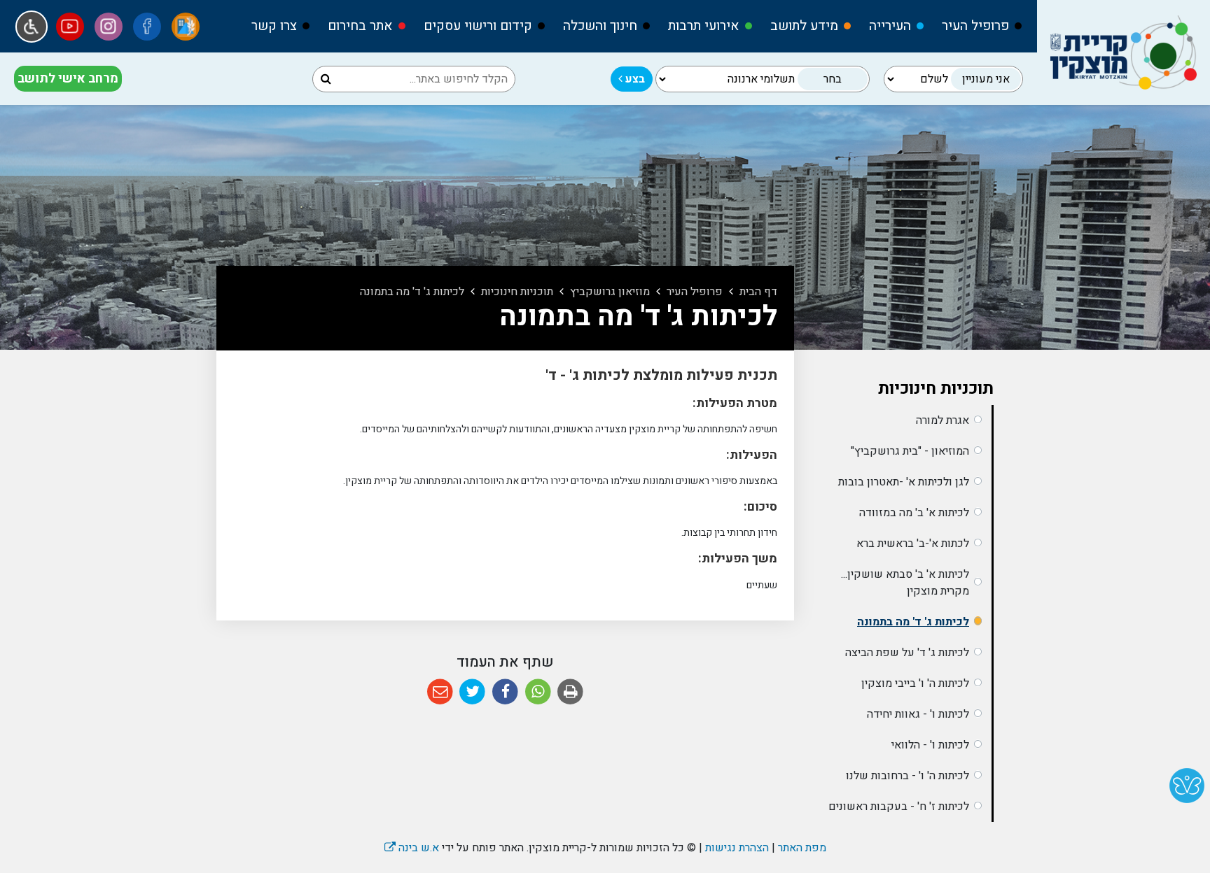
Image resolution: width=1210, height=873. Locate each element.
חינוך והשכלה (600, 26)
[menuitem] (975, 26)
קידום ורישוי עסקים (478, 26)
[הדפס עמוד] (570, 692)
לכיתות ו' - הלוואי (930, 745)
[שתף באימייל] (440, 692)
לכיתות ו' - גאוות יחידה (918, 714)
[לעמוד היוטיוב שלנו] (70, 27)
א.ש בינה (411, 847)
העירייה (890, 26)
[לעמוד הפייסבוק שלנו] (147, 27)
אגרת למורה (942, 420)
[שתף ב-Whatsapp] (538, 692)
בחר (832, 79)
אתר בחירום (360, 26)
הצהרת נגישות (737, 847)
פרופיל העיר (975, 26)
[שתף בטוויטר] (473, 692)
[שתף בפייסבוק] (505, 692)
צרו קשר (274, 26)
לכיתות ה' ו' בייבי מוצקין (915, 683)
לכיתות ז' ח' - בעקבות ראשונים (898, 806)
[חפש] (326, 79)
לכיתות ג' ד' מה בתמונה (913, 621)
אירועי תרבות (703, 26)
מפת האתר (802, 847)
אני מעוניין (986, 79)
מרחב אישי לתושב (68, 78)
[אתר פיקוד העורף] (186, 27)
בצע (634, 79)
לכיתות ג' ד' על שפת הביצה (907, 652)
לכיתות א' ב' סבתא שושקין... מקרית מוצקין (905, 582)
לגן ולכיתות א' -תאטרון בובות (903, 482)
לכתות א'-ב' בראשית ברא (912, 543)
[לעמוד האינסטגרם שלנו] (109, 27)
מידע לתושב (804, 26)
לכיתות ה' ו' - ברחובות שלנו (907, 775)
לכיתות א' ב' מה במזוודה (914, 512)
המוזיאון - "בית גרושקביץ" (910, 451)
